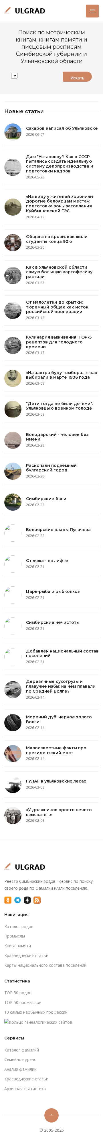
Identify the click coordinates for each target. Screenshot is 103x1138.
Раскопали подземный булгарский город (51, 468)
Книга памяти (17, 945)
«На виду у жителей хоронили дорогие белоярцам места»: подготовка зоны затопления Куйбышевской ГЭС (59, 203)
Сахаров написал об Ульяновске (62, 128)
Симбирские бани (46, 498)
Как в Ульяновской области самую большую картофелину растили (59, 272)
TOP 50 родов (17, 992)
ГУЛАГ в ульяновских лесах (56, 781)
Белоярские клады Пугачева (58, 529)
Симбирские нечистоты (53, 622)
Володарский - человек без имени (57, 437)
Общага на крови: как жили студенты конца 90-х (57, 239)
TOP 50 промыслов (22, 1002)
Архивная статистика (25, 1088)
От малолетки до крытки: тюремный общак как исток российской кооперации (57, 307)
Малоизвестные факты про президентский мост (56, 750)
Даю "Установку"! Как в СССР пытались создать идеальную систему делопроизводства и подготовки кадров (59, 164)
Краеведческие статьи (26, 955)
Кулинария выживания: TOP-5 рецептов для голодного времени (59, 342)
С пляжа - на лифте (47, 560)
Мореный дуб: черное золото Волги (59, 719)
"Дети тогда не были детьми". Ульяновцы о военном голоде (59, 406)
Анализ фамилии (20, 1069)
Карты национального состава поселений (45, 965)
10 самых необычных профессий (36, 1012)
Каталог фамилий (21, 1050)
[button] (92, 11)
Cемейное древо (20, 1059)
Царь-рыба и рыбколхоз (53, 591)
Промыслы (14, 936)
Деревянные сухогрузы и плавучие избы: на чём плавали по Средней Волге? (61, 686)
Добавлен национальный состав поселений (62, 653)
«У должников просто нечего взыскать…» (59, 812)
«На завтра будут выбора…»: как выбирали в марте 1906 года (61, 375)
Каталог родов (18, 926)
